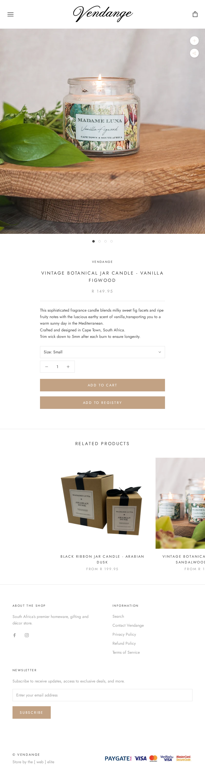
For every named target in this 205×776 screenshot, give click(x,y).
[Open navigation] (11, 14)
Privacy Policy (124, 634)
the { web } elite (41, 762)
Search (118, 616)
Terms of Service (126, 652)
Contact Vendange (128, 625)
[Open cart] (195, 14)
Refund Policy (124, 643)
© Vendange (26, 754)
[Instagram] (27, 635)
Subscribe (32, 712)
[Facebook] (14, 635)
